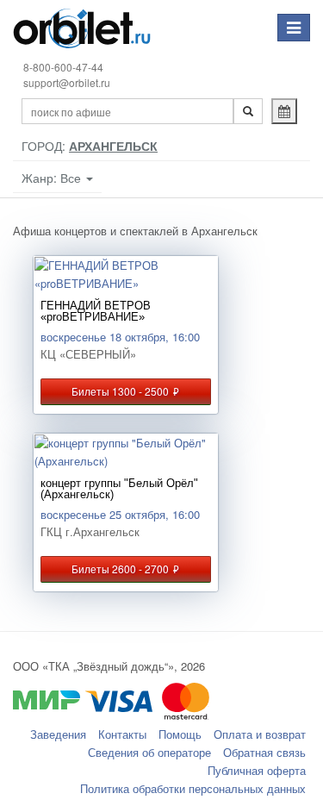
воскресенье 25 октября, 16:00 (120, 514)
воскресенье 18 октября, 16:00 (120, 336)
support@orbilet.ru (66, 82)
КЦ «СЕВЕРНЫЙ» (88, 354)
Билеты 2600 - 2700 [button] (125, 568)
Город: (90, 145)
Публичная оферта (257, 770)
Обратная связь (264, 752)
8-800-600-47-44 (63, 66)
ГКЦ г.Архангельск (90, 531)
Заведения (58, 734)
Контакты (122, 734)
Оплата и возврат (260, 734)
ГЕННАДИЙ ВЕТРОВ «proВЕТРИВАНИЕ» (95, 311)
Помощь (180, 734)
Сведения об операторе (149, 752)
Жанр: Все (53, 177)
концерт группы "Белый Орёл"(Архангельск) (119, 489)
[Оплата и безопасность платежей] (161, 709)
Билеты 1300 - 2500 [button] (125, 391)
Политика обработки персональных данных (193, 788)
